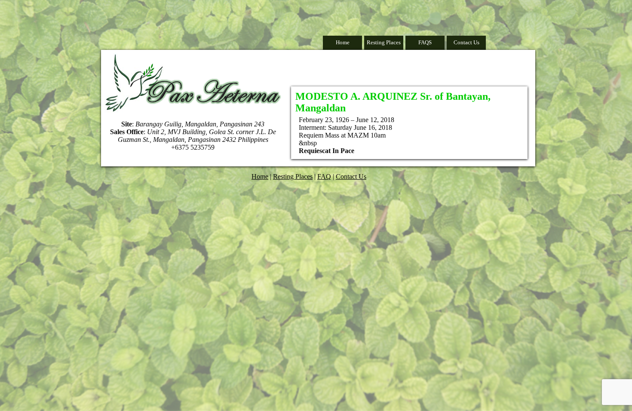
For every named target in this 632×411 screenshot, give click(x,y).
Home (343, 42)
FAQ (324, 176)
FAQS (425, 42)
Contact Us (466, 42)
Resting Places (384, 42)
